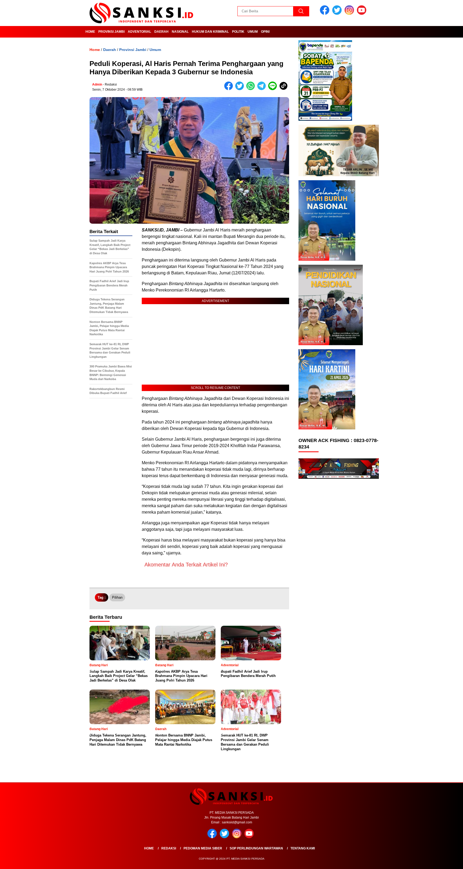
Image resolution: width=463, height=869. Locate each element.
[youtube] (362, 14)
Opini (265, 32)
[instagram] (350, 14)
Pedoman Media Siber (203, 848)
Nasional (180, 32)
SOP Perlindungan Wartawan (256, 848)
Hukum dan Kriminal (210, 32)
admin (97, 84)
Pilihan (117, 597)
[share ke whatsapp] (251, 89)
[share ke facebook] (229, 89)
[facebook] (325, 14)
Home (90, 32)
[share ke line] (273, 89)
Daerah (161, 32)
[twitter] (337, 14)
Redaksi (168, 848)
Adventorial (139, 32)
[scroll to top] (444, 860)
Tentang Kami (302, 848)
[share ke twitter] (240, 89)
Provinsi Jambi (111, 32)
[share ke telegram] (262, 89)
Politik (238, 32)
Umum (253, 32)
